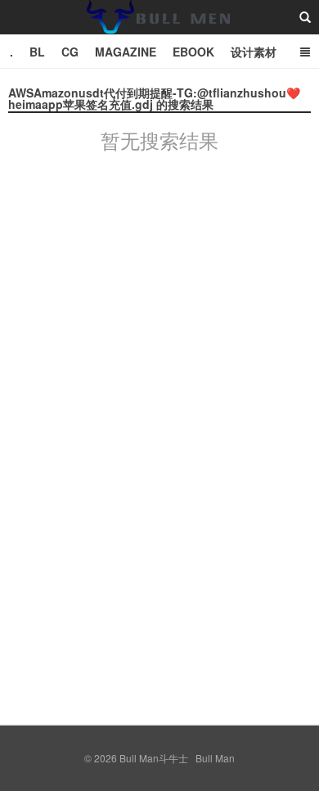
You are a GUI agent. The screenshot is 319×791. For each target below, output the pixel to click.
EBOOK (193, 51)
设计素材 (253, 51)
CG (70, 51)
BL (37, 51)
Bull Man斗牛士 (159, 32)
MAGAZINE (125, 51)
